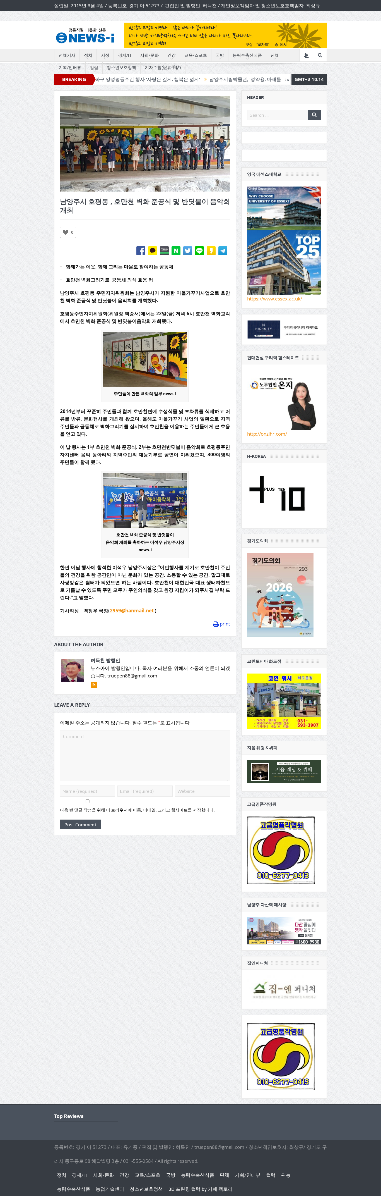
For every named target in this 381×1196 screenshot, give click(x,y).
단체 (275, 55)
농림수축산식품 (247, 55)
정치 (88, 55)
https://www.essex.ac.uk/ (274, 298)
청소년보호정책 (121, 67)
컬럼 (94, 67)
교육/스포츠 (195, 55)
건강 (171, 55)
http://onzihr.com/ (267, 434)
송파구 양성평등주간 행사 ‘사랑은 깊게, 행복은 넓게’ (104, 79)
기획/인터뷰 (70, 67)
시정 (105, 55)
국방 (220, 55)
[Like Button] (65, 232)
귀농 (286, 1175)
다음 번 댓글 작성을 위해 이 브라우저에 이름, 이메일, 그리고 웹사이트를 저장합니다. (137, 810)
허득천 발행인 (105, 660)
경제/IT (125, 55)
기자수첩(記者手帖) (163, 67)
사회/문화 (149, 55)
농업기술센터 (110, 1189)
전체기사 (67, 55)
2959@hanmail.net (132, 610)
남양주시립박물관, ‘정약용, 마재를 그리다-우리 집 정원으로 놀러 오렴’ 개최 (247, 79)
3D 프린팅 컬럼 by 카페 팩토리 (200, 1189)
